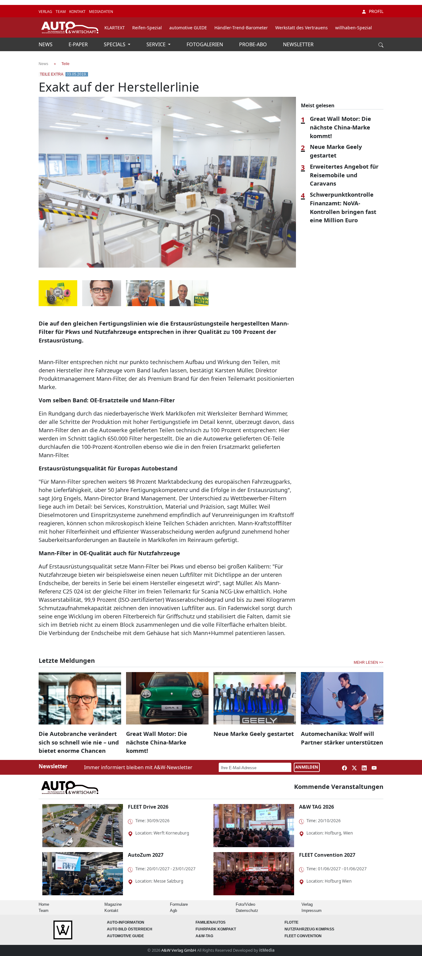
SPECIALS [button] (115, 44)
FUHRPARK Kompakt (216, 929)
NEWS (46, 44)
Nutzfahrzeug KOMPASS (309, 929)
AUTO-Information (125, 922)
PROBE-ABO (253, 44)
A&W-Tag (204, 936)
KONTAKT (78, 11)
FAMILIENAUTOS (211, 922)
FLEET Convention (303, 936)
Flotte (291, 922)
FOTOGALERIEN (205, 44)
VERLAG (46, 11)
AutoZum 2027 (145, 854)
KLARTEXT (114, 28)
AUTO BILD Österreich (129, 929)
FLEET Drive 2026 (148, 806)
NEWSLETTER (298, 44)
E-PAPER (79, 44)
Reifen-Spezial (147, 28)
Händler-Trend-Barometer (241, 28)
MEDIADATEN (101, 11)
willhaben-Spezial (353, 28)
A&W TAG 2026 (316, 806)
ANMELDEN (306, 767)
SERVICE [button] (156, 44)
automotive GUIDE (188, 28)
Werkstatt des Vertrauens (301, 28)
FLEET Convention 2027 (327, 854)
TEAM (61, 11)
